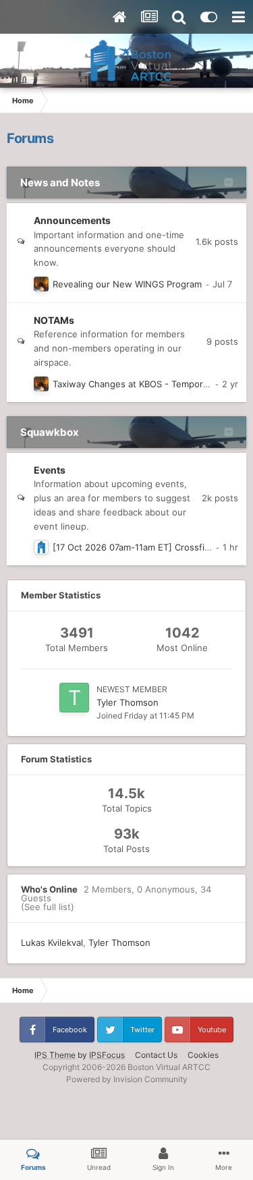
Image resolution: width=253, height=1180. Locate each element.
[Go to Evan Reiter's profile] (41, 284)
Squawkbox (49, 432)
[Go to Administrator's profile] (41, 547)
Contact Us (156, 1055)
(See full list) (47, 906)
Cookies (203, 1055)
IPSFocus (107, 1055)
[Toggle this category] (229, 183)
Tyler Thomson (127, 702)
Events (49, 470)
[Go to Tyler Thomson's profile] (74, 697)
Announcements (72, 220)
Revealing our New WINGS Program (127, 284)
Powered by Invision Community (127, 1079)
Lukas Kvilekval (52, 942)
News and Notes (60, 182)
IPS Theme (55, 1055)
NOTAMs (54, 320)
